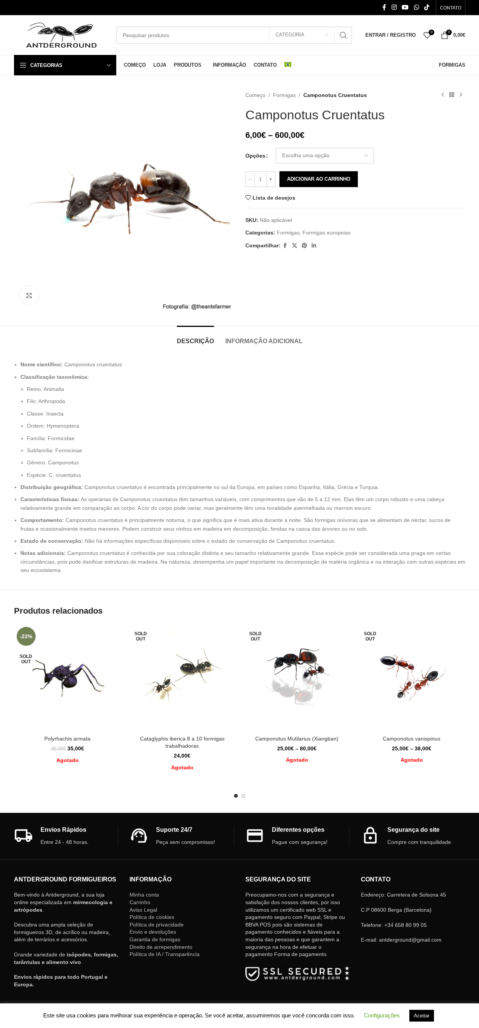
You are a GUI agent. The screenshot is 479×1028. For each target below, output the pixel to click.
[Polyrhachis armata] (67, 677)
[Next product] (460, 95)
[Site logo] (61, 34)
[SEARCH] (343, 35)
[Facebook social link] (384, 7)
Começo (255, 95)
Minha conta (144, 895)
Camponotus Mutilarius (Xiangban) (297, 739)
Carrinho (140, 902)
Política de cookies (152, 917)
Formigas (284, 95)
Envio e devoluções (153, 932)
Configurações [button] (382, 1015)
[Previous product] (442, 95)
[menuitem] (289, 65)
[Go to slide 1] (236, 796)
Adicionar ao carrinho (318, 179)
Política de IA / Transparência (165, 954)
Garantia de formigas (155, 939)
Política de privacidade (157, 925)
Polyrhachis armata (67, 739)
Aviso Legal (143, 910)
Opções (255, 156)
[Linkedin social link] (313, 246)
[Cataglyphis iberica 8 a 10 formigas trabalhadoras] (182, 677)
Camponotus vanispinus (411, 739)
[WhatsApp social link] (416, 7)
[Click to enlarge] (29, 295)
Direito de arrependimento (161, 947)
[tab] (195, 337)
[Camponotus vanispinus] (411, 677)
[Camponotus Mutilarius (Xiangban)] (297, 677)
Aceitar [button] (421, 1016)
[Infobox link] (66, 836)
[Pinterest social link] (304, 246)
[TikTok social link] (426, 7)
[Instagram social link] (394, 7)
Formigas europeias (327, 233)
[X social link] (295, 246)
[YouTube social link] (405, 7)
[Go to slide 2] (243, 796)
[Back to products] (451, 95)
